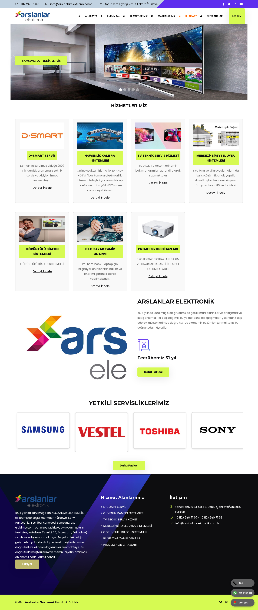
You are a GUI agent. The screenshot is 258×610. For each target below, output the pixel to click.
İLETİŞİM (237, 16)
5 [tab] (137, 89)
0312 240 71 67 (29, 4)
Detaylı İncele (42, 187)
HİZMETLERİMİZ (139, 16)
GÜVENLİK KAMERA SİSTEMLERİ (100, 158)
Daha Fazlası (153, 372)
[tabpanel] (129, 62)
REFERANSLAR (215, 16)
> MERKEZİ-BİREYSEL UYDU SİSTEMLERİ (126, 526)
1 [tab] (120, 89)
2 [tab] (124, 89)
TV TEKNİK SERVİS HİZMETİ (158, 155)
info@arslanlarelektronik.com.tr (71, 4)
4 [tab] (133, 89)
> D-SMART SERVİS (113, 507)
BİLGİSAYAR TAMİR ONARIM (100, 251)
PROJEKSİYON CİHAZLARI (158, 249)
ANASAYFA (91, 16)
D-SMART (191, 16)
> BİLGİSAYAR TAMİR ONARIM (120, 538)
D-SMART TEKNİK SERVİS (75, 61)
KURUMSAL (113, 16)
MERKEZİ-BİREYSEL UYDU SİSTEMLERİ (216, 158)
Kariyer (27, 564)
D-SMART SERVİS (42, 155)
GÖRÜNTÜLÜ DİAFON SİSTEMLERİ (42, 251)
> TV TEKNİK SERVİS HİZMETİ (119, 519)
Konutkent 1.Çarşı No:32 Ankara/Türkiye (131, 4)
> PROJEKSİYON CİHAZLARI (119, 545)
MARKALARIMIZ (167, 16)
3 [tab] (129, 89)
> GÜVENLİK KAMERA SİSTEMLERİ (122, 513)
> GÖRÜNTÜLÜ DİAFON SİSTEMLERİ (124, 532)
